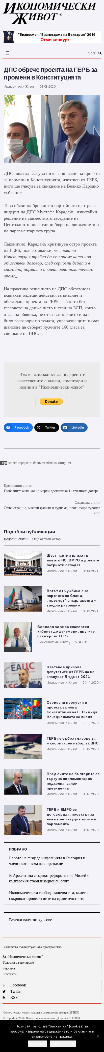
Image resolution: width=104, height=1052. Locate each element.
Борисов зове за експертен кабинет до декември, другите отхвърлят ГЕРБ (66, 631)
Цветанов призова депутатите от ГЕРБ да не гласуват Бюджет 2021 (70, 672)
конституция (62, 463)
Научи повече (63, 1044)
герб (46, 463)
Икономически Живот (19, 86)
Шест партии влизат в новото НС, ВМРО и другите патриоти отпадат (73, 560)
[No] (97, 1036)
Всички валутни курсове (30, 920)
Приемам (37, 1044)
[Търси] (67, 53)
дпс (51, 463)
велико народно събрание (25, 463)
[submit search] (99, 53)
